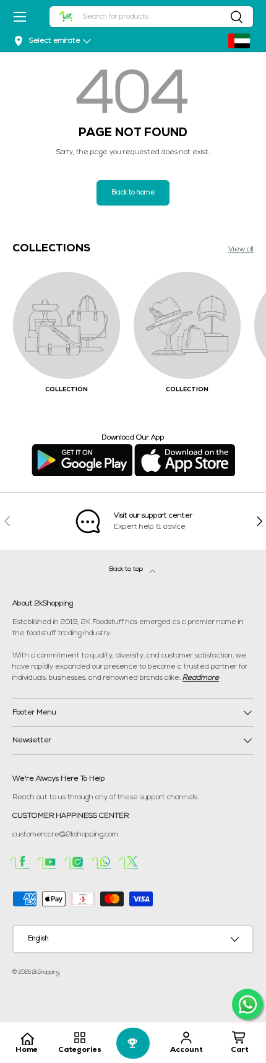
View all (241, 249)
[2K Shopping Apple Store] (184, 449)
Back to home (133, 192)
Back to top (127, 569)
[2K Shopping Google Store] (82, 449)
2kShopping (45, 972)
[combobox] (151, 16)
